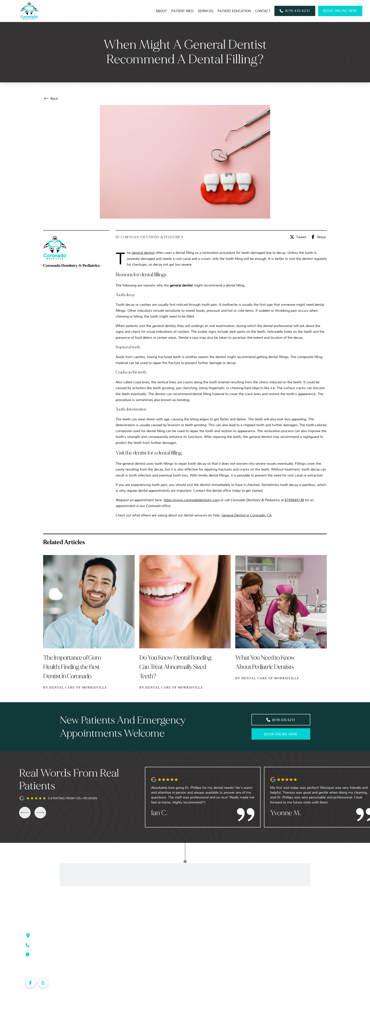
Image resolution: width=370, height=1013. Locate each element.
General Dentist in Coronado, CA (246, 515)
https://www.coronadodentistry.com (191, 499)
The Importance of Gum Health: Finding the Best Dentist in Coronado (72, 667)
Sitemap (53, 1007)
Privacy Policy (35, 1007)
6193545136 (294, 499)
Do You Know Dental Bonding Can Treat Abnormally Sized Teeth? (175, 667)
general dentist (143, 252)
